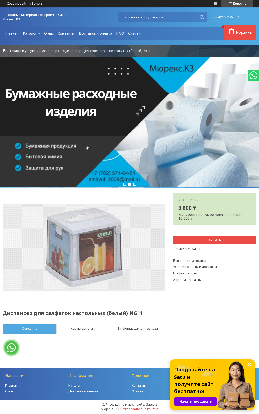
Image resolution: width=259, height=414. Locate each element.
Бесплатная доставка (189, 261)
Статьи (134, 33)
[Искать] (202, 17)
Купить (214, 240)
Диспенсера (49, 51)
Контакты (66, 33)
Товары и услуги (22, 51)
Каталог (30, 33)
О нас (49, 33)
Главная (12, 33)
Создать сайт (16, 3)
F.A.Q (120, 33)
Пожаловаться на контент (139, 409)
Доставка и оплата (95, 33)
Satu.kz (151, 404)
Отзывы (138, 391)
